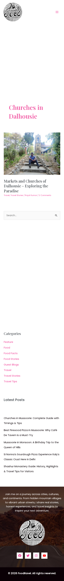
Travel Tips (10, 381)
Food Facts (11, 353)
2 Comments (45, 195)
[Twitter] (28, 556)
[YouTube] (44, 556)
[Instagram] (36, 556)
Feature (8, 342)
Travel (7, 195)
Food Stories (11, 359)
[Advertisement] (32, 58)
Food (7, 347)
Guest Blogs (11, 364)
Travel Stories (16, 195)
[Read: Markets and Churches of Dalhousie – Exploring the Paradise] (32, 153)
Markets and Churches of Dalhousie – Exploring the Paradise (26, 185)
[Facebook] (20, 556)
